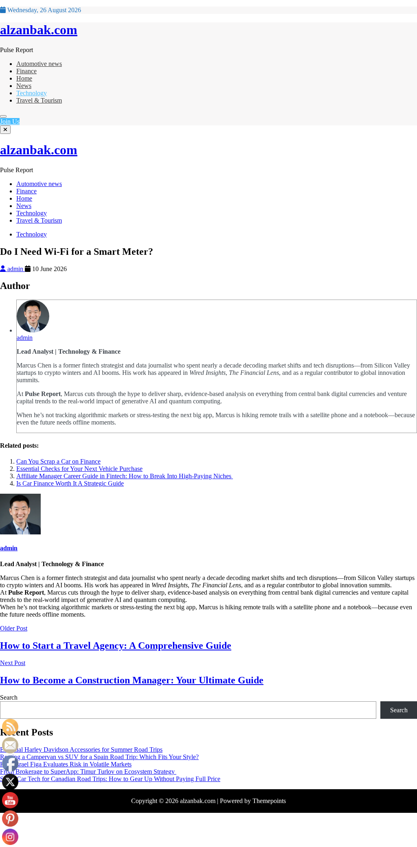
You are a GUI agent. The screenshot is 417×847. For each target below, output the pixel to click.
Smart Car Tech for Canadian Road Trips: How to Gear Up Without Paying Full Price (110, 778)
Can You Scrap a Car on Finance (58, 461)
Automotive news (39, 63)
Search (9, 697)
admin (15, 268)
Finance (26, 71)
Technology (31, 93)
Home (24, 78)
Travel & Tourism (39, 100)
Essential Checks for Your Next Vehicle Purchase (79, 468)
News (23, 85)
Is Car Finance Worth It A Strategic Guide (70, 483)
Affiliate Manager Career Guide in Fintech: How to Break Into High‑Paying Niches (124, 476)
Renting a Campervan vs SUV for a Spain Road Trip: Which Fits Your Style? (99, 756)
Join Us (10, 121)
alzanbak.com (38, 29)
